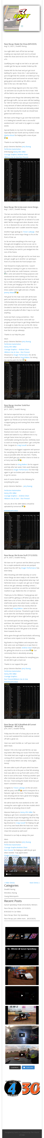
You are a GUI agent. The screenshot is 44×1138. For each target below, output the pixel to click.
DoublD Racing (21, 46)
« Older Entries (9, 883)
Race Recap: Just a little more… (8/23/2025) (20, 918)
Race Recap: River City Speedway (16, 915)
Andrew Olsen (22, 154)
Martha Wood (9, 135)
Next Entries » (35, 883)
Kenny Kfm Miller (19, 152)
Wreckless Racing (10, 893)
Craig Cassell (21, 445)
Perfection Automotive (12, 149)
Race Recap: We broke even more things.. (21, 207)
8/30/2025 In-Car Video (12, 912)
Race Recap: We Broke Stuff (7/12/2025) (20, 555)
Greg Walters (25, 357)
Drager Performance (21, 355)
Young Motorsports (11, 896)
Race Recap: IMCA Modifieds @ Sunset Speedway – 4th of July (20, 725)
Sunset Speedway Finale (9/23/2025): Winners (20, 905)
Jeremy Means (9, 292)
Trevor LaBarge (28, 232)
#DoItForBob (13, 511)
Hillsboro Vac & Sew (11, 157)
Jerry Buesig (26, 146)
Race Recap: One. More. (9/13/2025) (17, 908)
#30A (6, 511)
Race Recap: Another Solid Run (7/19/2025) (17, 406)
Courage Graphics (10, 154)
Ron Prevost (23, 157)
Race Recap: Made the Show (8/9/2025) (20, 44)
